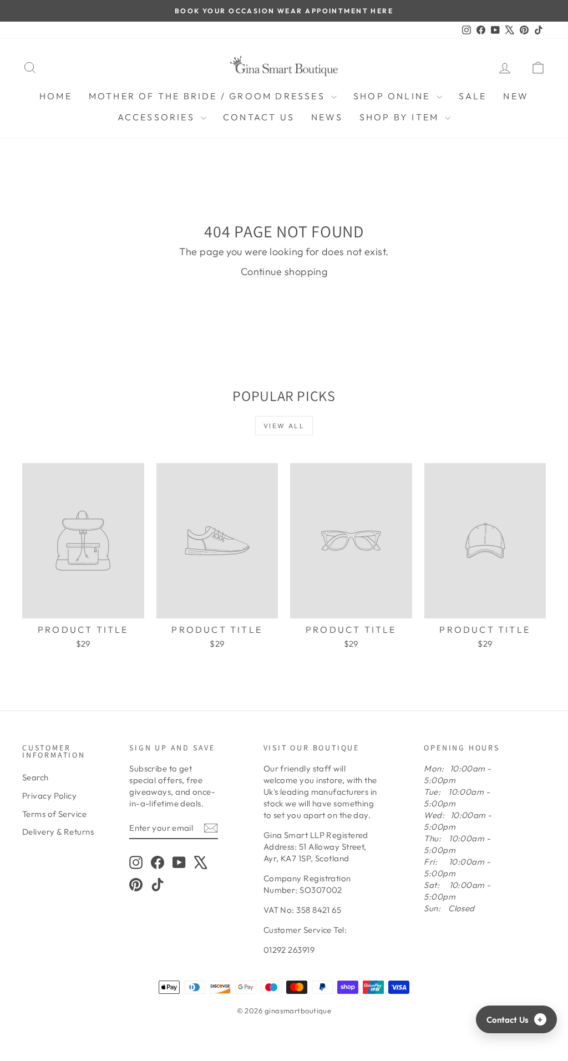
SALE (473, 95)
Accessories (158, 117)
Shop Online (393, 95)
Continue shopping (284, 271)
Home (55, 95)
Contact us (259, 117)
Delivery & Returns (58, 831)
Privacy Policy (49, 795)
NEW (516, 95)
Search (35, 777)
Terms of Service (54, 814)
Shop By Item (401, 117)
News (327, 117)
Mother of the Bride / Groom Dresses (208, 95)
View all (284, 426)
